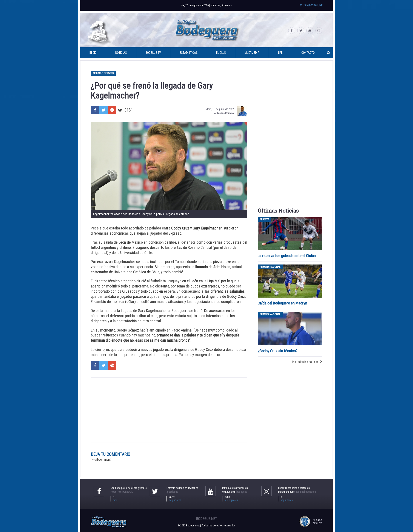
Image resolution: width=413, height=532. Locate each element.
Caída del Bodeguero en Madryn (282, 303)
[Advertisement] (169, 410)
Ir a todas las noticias (305, 362)
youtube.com (234, 491)
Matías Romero (225, 113)
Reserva (264, 219)
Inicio (93, 52)
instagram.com (297, 491)
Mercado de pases (103, 73)
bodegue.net (206, 519)
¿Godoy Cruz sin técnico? (278, 351)
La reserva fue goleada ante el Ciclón (287, 255)
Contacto (308, 52)
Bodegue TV (153, 52)
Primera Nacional (270, 266)
